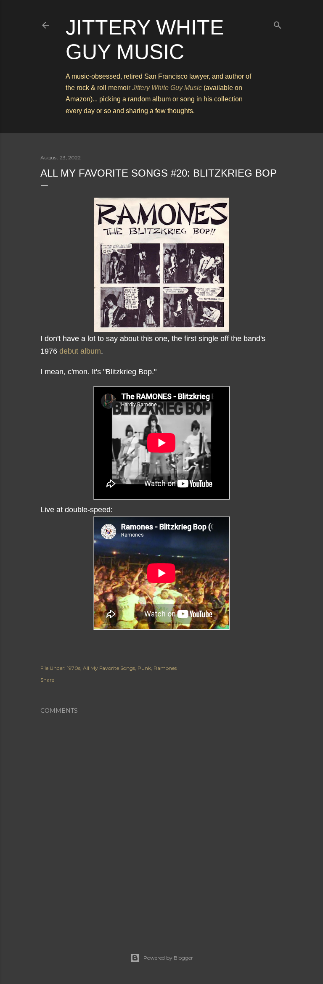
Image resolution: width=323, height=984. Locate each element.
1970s (73, 668)
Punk (144, 668)
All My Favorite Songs (109, 668)
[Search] (278, 23)
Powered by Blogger (168, 958)
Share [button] (47, 680)
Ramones (165, 668)
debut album (80, 351)
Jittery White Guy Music (167, 87)
